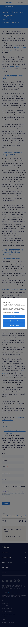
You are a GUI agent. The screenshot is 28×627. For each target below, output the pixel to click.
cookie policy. (16, 312)
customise (14, 316)
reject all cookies (14, 321)
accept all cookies (14, 325)
